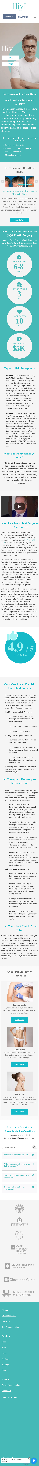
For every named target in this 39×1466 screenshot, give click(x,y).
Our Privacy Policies (10, 1327)
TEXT (10, 64)
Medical (5, 1359)
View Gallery (19, 220)
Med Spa (5, 1365)
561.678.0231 (23, 17)
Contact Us (6, 1321)
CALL (11, 58)
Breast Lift (6, 1391)
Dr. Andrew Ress (9, 1316)
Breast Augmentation (11, 1385)
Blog (4, 1370)
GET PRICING (9, 17)
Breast (5, 1353)
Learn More (19, 1020)
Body (4, 1348)
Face (4, 1342)
